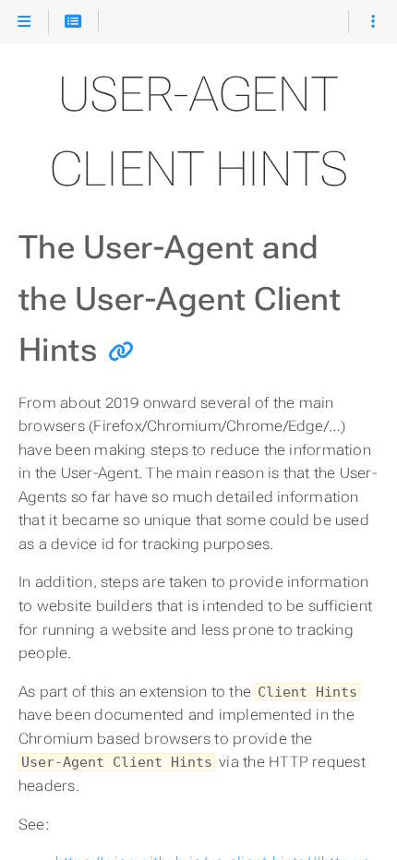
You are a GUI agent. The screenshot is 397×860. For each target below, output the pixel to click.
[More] (372, 22)
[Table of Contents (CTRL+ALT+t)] (73, 22)
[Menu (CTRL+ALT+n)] (24, 22)
